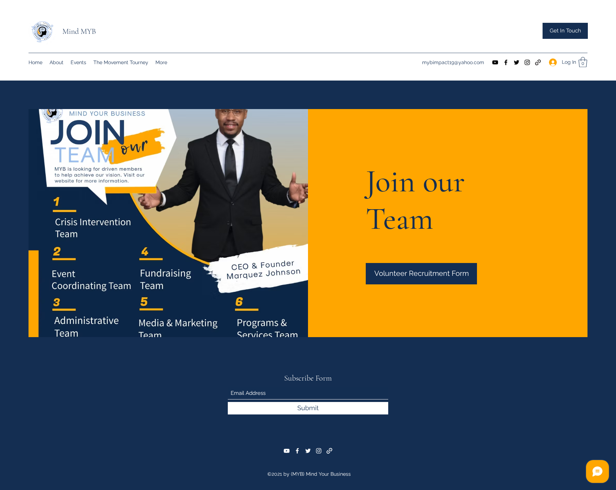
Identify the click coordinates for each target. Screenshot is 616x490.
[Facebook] (505, 62)
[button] (565, 31)
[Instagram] (527, 62)
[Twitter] (516, 62)
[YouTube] (495, 62)
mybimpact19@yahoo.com (453, 62)
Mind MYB (79, 31)
